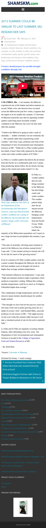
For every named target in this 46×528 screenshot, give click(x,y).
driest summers (30, 48)
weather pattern (32, 60)
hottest (19, 51)
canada (4, 48)
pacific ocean (29, 54)
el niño (12, 51)
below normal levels (27, 45)
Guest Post (11, 38)
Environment (9, 41)
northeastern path (9, 54)
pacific (20, 54)
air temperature (11, 45)
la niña (26, 51)
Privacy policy (6, 483)
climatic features (15, 48)
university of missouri (15, 60)
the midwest (28, 57)
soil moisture (16, 57)
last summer (35, 51)
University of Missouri (18, 352)
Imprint (3, 487)
